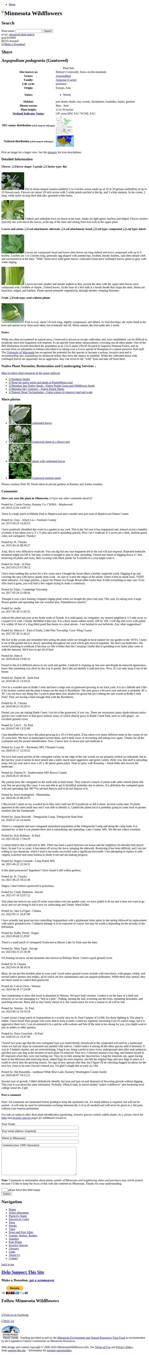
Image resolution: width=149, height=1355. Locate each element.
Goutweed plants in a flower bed (50, 441)
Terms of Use (102, 1347)
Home (12, 1209)
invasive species (22, 1117)
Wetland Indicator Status (28, 113)
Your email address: (12, 1131)
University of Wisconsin (20, 352)
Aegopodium (63, 75)
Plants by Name (18, 1215)
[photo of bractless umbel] (12, 218)
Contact (13, 1258)
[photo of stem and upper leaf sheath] (12, 284)
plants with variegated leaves (48, 461)
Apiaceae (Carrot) (66, 79)
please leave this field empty (23, 1189)
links (4, 1117)
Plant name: (8, 30)
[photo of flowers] (12, 189)
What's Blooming (19, 1212)
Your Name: (8, 1124)
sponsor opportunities (59, 1350)
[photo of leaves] (12, 252)
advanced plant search (21, 34)
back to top (7, 1264)
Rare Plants (15, 1242)
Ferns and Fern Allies (21, 1232)
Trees (12, 1222)
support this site (17, 1350)
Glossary (14, 1248)
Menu (12, 4)
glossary (52, 152)
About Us (14, 1255)
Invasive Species (18, 1245)
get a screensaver (41, 1280)
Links (12, 1251)
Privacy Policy (124, 1347)
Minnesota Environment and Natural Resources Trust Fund (91, 1337)
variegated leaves (41, 423)
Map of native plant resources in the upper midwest (30, 373)
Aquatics (14, 1238)
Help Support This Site (22, 1272)
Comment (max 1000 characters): (20, 1145)
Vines (12, 1229)
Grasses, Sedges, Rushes (23, 1235)
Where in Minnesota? (13, 1138)
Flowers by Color (19, 1219)
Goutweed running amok (46, 478)
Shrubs (13, 1225)
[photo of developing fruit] (12, 322)
